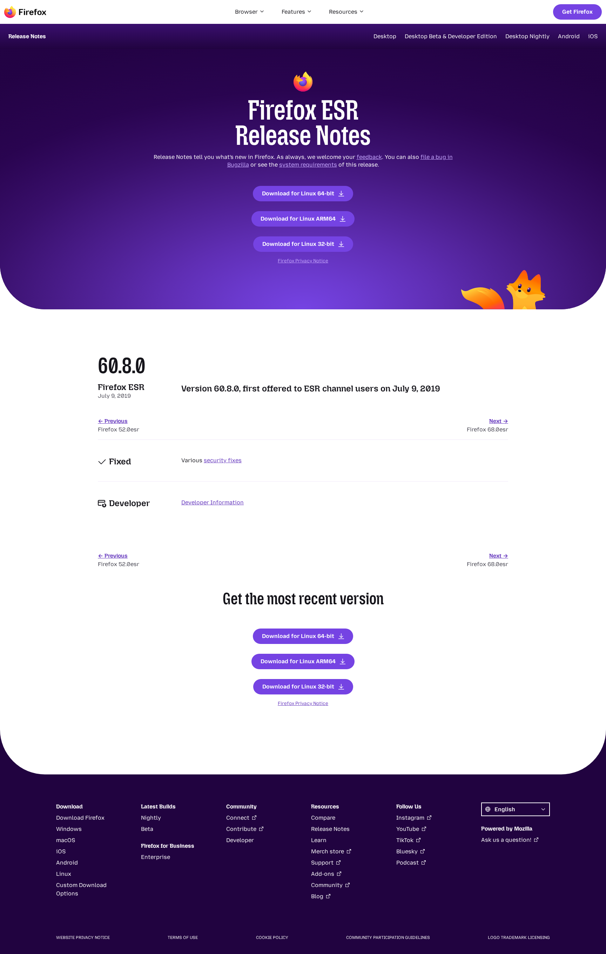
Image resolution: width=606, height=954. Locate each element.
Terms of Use (183, 937)
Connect (237, 817)
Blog (317, 896)
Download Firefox (80, 817)
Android (569, 36)
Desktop (384, 36)
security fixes (223, 460)
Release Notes (330, 829)
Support (322, 862)
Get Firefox (577, 11)
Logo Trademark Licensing (519, 937)
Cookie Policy (272, 937)
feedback (369, 157)
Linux (63, 874)
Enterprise (155, 857)
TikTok (404, 840)
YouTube (407, 829)
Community (327, 885)
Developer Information (212, 502)
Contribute (241, 829)
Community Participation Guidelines (388, 937)
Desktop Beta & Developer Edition (451, 36)
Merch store (327, 851)
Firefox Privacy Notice (303, 260)
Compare (323, 817)
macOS (65, 840)
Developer (240, 840)
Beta (147, 829)
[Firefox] (25, 12)
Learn (318, 840)
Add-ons (322, 874)
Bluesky (407, 851)
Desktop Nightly (527, 36)
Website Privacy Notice (83, 937)
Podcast (407, 862)
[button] (250, 11)
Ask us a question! (506, 840)
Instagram (410, 817)
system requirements (308, 164)
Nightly (151, 817)
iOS (593, 36)
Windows (69, 829)
